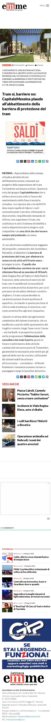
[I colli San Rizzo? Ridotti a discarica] (8, 425)
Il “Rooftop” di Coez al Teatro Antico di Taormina (32, 607)
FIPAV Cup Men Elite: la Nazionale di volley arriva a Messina (31, 570)
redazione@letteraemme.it (29, 716)
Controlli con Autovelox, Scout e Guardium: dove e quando (30, 582)
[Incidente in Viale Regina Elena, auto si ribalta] (8, 410)
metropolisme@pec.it (15, 719)
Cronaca (7, 65)
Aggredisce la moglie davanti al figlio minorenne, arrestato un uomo (32, 595)
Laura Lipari (19, 566)
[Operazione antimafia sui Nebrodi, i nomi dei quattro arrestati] (8, 440)
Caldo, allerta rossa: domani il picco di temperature (31, 558)
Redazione (30, 65)
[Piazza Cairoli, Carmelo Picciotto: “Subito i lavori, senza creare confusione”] (8, 394)
